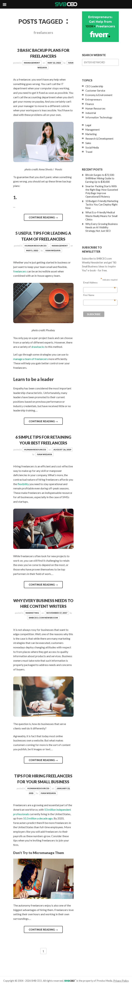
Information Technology (98, 117)
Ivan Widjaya (52, 250)
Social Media (92, 147)
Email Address (99, 283)
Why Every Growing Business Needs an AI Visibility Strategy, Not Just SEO (101, 227)
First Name (99, 295)
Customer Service (95, 90)
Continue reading (43, 217)
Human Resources (35, 245)
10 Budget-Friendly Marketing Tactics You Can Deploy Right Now (101, 204)
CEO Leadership (94, 86)
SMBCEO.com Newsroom (43, 617)
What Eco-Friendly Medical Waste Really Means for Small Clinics (101, 216)
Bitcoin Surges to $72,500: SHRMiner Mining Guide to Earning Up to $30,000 (99, 178)
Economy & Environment (98, 95)
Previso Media (104, 980)
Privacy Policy (120, 980)
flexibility (23, 484)
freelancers (19, 271)
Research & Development (99, 138)
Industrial (90, 113)
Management (32, 62)
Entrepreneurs (93, 99)
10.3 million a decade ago (38, 818)
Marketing (32, 613)
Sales (88, 143)
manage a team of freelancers (30, 358)
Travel (88, 151)
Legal (88, 125)
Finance (89, 104)
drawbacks (38, 346)
